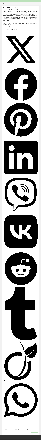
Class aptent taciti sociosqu (36, 3)
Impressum (33, 439)
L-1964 (4, 9)
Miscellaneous (12, 9)
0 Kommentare (16, 9)
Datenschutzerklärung (37, 439)
